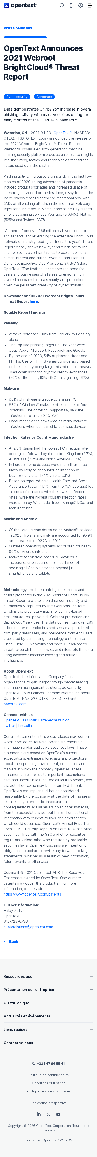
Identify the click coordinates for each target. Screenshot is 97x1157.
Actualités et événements (27, 1016)
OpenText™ (63, 133)
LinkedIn (25, 725)
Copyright (15, 1126)
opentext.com (15, 704)
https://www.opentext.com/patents (32, 894)
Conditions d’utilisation (48, 1083)
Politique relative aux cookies (49, 1091)
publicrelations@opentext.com (28, 927)
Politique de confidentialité (48, 1075)
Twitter (9, 725)
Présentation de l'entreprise (29, 989)
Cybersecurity (17, 97)
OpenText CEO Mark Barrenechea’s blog (36, 720)
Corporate (44, 97)
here (34, 301)
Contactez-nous (18, 1043)
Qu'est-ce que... (18, 1003)
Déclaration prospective (48, 1103)
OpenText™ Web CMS (59, 1140)
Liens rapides (16, 1029)
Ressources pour (19, 976)
